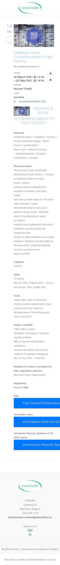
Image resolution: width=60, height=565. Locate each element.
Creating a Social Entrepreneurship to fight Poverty (33, 57)
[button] (51, 80)
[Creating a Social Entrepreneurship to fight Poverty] (34, 46)
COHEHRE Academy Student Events (39, 101)
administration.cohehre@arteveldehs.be (30, 517)
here (26, 387)
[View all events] (50, 73)
